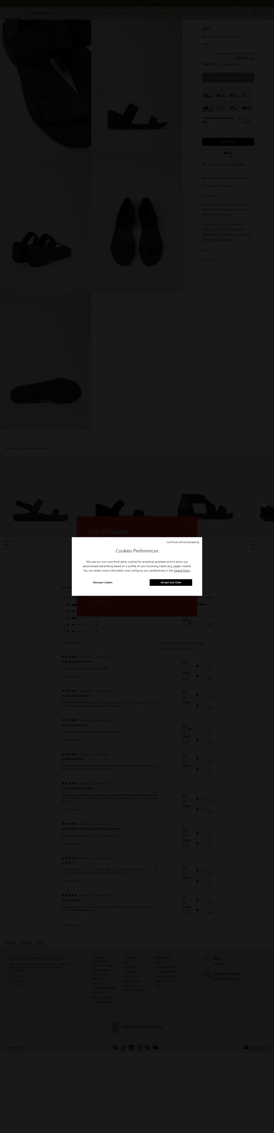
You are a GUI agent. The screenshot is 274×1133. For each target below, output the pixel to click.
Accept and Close (171, 582)
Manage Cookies (103, 582)
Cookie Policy (182, 571)
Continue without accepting (183, 542)
